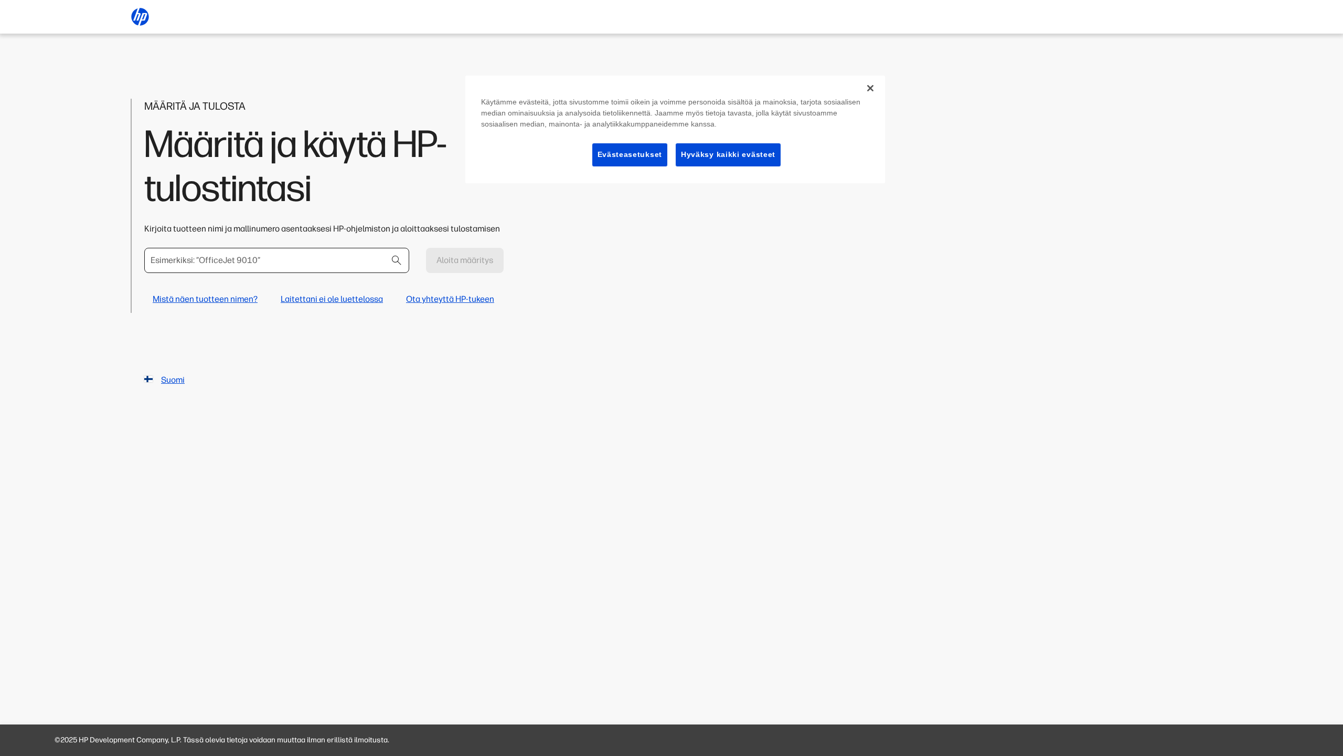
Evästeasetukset (630, 154)
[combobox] (276, 260)
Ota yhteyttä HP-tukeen (450, 299)
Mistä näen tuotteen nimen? (205, 299)
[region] (675, 129)
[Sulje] (870, 88)
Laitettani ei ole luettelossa (332, 299)
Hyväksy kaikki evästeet (728, 154)
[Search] (396, 260)
